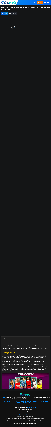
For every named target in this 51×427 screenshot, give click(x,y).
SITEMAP (31, 402)
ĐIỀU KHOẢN (23, 401)
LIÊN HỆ (29, 401)
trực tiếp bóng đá (31, 423)
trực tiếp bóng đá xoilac (20, 423)
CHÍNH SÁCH (15, 401)
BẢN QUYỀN (35, 401)
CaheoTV (4, 345)
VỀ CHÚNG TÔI (7, 401)
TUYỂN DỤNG (24, 402)
